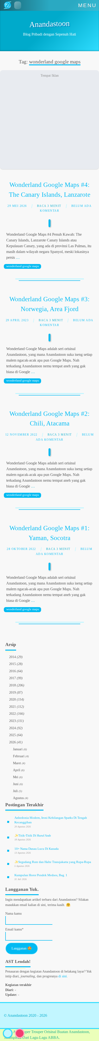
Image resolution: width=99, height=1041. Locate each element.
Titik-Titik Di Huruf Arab (33, 835)
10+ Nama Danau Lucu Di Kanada (37, 848)
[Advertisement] (49, 119)
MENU (87, 5)
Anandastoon (49, 24)
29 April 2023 (17, 320)
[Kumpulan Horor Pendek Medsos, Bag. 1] (8, 877)
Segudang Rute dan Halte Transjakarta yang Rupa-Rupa (53, 862)
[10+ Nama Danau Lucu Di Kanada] (8, 850)
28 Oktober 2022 (21, 549)
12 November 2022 (21, 434)
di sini (62, 976)
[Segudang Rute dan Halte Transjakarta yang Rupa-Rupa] (8, 864)
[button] (17, 5)
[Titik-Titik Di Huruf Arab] (8, 837)
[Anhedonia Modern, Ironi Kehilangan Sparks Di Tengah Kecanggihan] (8, 822)
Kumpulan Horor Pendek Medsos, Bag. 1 (41, 875)
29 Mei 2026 (17, 206)
